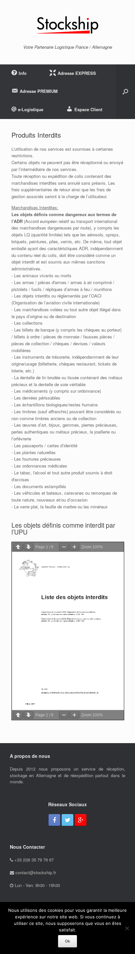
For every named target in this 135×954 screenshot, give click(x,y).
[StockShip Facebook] (54, 820)
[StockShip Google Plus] (81, 820)
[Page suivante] (28, 547)
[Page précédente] (18, 547)
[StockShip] (67, 25)
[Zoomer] (74, 547)
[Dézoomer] (64, 547)
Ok (67, 941)
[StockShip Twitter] (67, 820)
